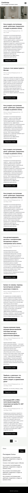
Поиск (4, 448)
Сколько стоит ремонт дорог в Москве (13, 463)
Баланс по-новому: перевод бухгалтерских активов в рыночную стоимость (12, 287)
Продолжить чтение (10, 60)
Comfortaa (5, 2)
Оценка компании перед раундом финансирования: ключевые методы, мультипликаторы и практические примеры (12, 331)
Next (16, 441)
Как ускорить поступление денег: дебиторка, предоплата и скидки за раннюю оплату (13, 26)
